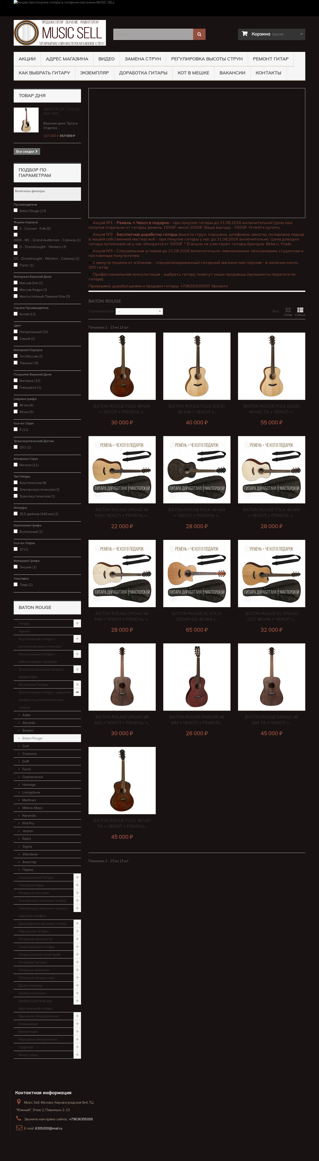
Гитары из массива (33, 893)
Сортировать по (101, 311)
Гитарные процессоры (36, 978)
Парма (27, 870)
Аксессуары (28, 1055)
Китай (27, 314)
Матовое (29, 381)
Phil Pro (28, 823)
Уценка (24, 631)
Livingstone (31, 792)
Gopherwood (32, 777)
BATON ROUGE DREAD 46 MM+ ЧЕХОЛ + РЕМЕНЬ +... (122, 512)
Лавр (26, 585)
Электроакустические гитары (42, 901)
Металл (28, 465)
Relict (26, 839)
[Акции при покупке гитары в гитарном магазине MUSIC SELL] (159, 8)
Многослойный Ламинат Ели (44, 296)
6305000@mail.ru (48, 1128)
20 (23, 549)
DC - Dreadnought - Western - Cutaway (46, 258)
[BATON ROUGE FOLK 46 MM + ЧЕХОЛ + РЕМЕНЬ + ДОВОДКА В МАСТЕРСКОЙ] (197, 470)
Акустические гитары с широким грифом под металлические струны (44, 699)
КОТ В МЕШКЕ (193, 73)
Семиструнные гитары (36, 947)
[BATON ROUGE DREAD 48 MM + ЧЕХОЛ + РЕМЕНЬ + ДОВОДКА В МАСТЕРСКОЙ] (122, 677)
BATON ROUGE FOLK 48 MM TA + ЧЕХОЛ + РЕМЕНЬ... (122, 823)
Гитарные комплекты (35, 939)
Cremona (29, 754)
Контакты (268, 73)
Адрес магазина (67, 59)
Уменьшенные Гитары (36, 877)
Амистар (29, 862)
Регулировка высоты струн (207, 59)
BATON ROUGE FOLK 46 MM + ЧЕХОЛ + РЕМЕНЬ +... (196, 512)
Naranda (29, 815)
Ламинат (28, 363)
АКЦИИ (27, 59)
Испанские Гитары (33, 685)
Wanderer (30, 854)
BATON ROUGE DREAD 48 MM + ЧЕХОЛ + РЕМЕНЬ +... (122, 719)
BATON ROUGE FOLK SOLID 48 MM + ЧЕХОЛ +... (197, 408)
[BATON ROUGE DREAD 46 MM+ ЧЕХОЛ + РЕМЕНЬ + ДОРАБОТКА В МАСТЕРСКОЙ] (122, 470)
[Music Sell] (60, 33)
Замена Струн (143, 59)
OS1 (25, 447)
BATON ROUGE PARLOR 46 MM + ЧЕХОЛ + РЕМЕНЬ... (196, 719)
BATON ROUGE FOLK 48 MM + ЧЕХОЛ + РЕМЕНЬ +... (122, 408)
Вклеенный (31, 532)
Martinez (29, 800)
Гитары (24, 623)
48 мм (26, 412)
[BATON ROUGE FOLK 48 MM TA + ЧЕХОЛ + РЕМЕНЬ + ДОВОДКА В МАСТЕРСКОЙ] (122, 780)
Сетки (288, 315)
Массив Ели (31, 283)
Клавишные (28, 1024)
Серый (27, 339)
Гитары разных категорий (39, 954)
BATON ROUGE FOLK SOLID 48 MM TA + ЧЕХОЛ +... (271, 408)
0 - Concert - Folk (35, 229)
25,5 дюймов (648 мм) (38, 514)
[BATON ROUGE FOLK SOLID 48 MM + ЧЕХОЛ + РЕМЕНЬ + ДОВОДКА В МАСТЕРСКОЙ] (197, 366)
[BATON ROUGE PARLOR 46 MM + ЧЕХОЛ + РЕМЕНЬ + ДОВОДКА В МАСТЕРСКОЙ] (197, 677)
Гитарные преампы (33, 970)
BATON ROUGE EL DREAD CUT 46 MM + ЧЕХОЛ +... (271, 616)
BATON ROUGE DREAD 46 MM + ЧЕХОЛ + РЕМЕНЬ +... (122, 616)
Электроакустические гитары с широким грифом (43, 912)
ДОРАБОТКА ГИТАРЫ (143, 73)
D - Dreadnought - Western (42, 247)
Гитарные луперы (32, 962)
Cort (25, 746)
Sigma (27, 846)
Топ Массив (31, 356)
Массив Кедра (33, 290)
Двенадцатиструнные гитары (42, 924)
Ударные (25, 1047)
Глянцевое (30, 387)
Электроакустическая (39, 489)
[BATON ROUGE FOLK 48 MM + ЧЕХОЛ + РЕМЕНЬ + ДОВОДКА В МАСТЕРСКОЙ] (122, 366)
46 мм (26, 405)
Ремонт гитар (271, 59)
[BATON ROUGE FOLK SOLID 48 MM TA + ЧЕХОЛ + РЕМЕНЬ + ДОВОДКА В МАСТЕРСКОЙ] (271, 366)
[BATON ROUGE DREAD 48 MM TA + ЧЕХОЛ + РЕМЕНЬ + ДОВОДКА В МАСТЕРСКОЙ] (271, 677)
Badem (27, 730)
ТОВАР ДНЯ (32, 95)
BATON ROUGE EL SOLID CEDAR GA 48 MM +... (197, 616)
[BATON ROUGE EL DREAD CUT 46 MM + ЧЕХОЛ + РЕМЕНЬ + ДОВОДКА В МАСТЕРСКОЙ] (271, 573)
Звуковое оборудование (38, 1016)
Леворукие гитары (33, 931)
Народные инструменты (37, 1039)
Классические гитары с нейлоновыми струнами (37, 658)
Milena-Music (32, 808)
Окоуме (27, 567)
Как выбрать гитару (44, 73)
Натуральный (33, 332)
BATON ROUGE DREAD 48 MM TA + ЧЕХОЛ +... (271, 719)
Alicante (28, 723)
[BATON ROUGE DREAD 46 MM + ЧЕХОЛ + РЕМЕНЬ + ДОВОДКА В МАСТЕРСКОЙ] (122, 573)
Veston (27, 831)
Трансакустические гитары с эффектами (41, 673)
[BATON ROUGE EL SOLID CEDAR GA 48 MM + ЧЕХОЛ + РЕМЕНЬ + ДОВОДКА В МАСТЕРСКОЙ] (197, 573)
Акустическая (32, 483)
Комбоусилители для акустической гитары (35, 1004)
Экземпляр (94, 73)
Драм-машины (30, 985)
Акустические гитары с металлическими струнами (40, 642)
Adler (26, 715)
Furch (26, 769)
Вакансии (232, 73)
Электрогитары (30, 885)
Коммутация (28, 1032)
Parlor (26, 265)
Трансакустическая (37, 496)
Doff (25, 761)
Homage (29, 785)
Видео (106, 59)
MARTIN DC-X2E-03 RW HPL (61, 111)
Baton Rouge (32, 211)
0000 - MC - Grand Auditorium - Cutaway (47, 240)
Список (300, 315)
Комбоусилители (32, 993)
